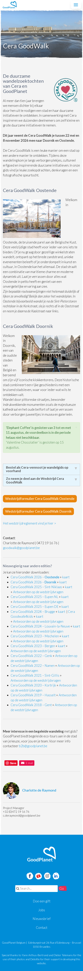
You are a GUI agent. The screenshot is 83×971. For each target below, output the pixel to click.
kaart (65, 577)
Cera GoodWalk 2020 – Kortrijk (33, 685)
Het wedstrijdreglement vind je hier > (29, 523)
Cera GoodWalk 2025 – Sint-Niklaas (36, 587)
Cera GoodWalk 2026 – (35, 577)
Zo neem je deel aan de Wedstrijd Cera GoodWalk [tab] (35, 480)
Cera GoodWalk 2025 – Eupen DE (34, 607)
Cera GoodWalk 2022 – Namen (33, 666)
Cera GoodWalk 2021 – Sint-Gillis (35, 675)
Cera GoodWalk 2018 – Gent (31, 705)
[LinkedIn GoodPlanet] (56, 875)
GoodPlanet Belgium (9, 5)
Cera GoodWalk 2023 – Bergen (33, 646)
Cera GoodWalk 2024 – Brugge (33, 612)
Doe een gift (41, 901)
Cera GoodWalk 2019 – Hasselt (33, 695)
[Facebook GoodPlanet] (29, 875)
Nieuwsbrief (42, 919)
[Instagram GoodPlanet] (47, 875)
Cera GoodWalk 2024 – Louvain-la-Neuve (40, 626)
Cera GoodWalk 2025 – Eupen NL (34, 597)
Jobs (41, 910)
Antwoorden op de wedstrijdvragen (38, 592)
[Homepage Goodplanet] (41, 854)
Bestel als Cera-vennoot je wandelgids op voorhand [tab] (37, 469)
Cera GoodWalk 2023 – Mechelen (35, 636)
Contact (41, 928)
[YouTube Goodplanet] (38, 875)
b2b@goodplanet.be (33, 746)
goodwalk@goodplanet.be (21, 548)
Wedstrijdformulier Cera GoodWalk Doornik (38, 511)
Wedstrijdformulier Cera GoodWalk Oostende (40, 498)
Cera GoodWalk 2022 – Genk (31, 656)
